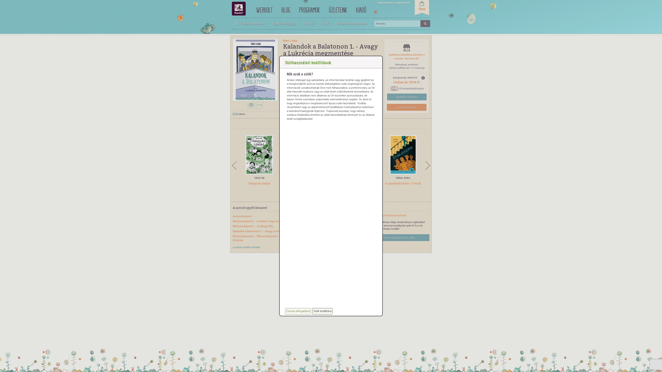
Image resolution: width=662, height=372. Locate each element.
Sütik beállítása (322, 311)
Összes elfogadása (298, 311)
